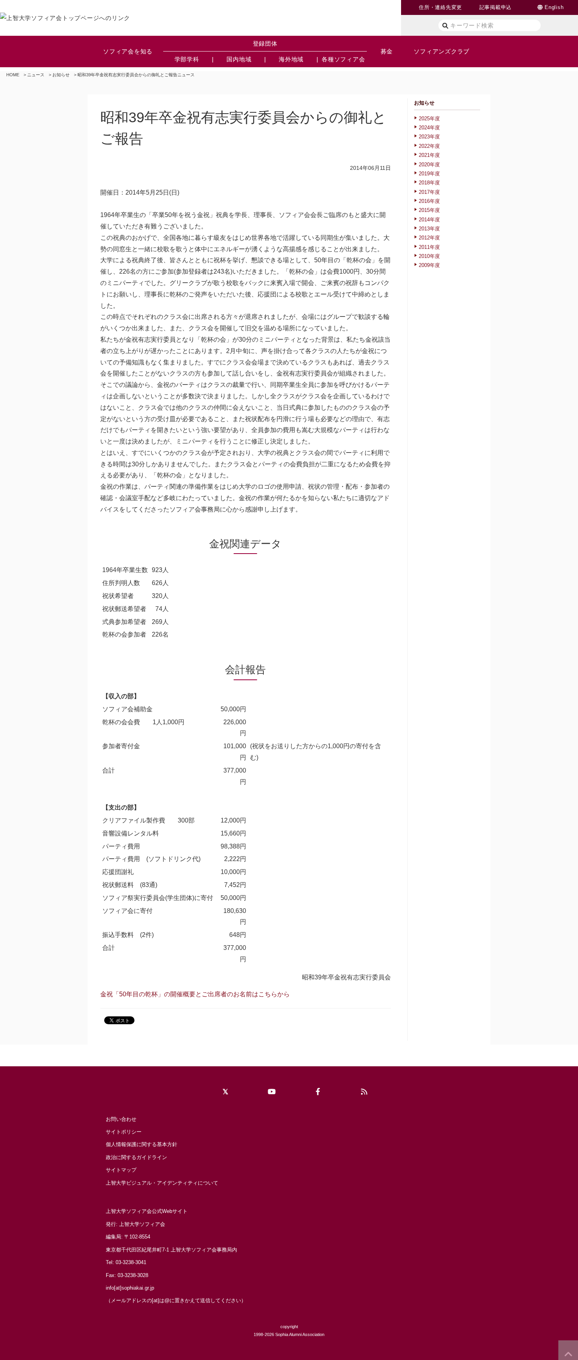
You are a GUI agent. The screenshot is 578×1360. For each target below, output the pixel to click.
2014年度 (429, 220)
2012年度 (429, 238)
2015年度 (429, 210)
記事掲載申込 (495, 7)
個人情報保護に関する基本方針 (141, 1144)
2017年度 (429, 192)
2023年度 (429, 137)
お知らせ (61, 74)
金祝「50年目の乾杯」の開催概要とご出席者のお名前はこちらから (195, 994)
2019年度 (429, 174)
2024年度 (429, 128)
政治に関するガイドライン (136, 1157)
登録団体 (265, 43)
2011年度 (429, 247)
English (554, 7)
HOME (12, 74)
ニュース (35, 74)
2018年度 (429, 183)
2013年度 (429, 229)
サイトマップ (121, 1170)
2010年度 (429, 256)
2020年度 (429, 164)
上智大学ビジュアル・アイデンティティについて (162, 1183)
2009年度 (429, 265)
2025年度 (429, 118)
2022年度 (429, 146)
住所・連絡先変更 (440, 7)
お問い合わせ (121, 1119)
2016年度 (429, 201)
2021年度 (429, 155)
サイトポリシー (124, 1132)
